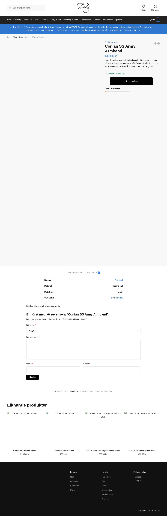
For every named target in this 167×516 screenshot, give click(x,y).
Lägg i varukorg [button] (25, 459)
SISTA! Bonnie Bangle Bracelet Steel (103, 450)
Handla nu (106, 477)
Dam (21, 37)
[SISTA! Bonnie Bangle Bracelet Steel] (103, 429)
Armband (119, 280)
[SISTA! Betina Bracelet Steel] (142, 429)
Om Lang (74, 481)
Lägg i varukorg (131, 81)
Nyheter (143, 10)
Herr (104, 486)
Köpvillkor (74, 486)
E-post (86, 364)
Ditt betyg (31, 325)
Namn (29, 364)
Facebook (137, 477)
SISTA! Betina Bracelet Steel (142, 450)
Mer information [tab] (74, 273)
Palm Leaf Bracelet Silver (24, 450)
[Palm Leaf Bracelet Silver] (24, 429)
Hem (9, 37)
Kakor (72, 490)
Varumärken (107, 490)
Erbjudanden (107, 495)
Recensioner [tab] (91, 273)
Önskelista (106, 499)
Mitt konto (155, 10)
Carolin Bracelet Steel (64, 450)
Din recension (32, 337)
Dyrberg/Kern (111, 42)
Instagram (137, 480)
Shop (15, 37)
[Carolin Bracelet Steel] (64, 429)
